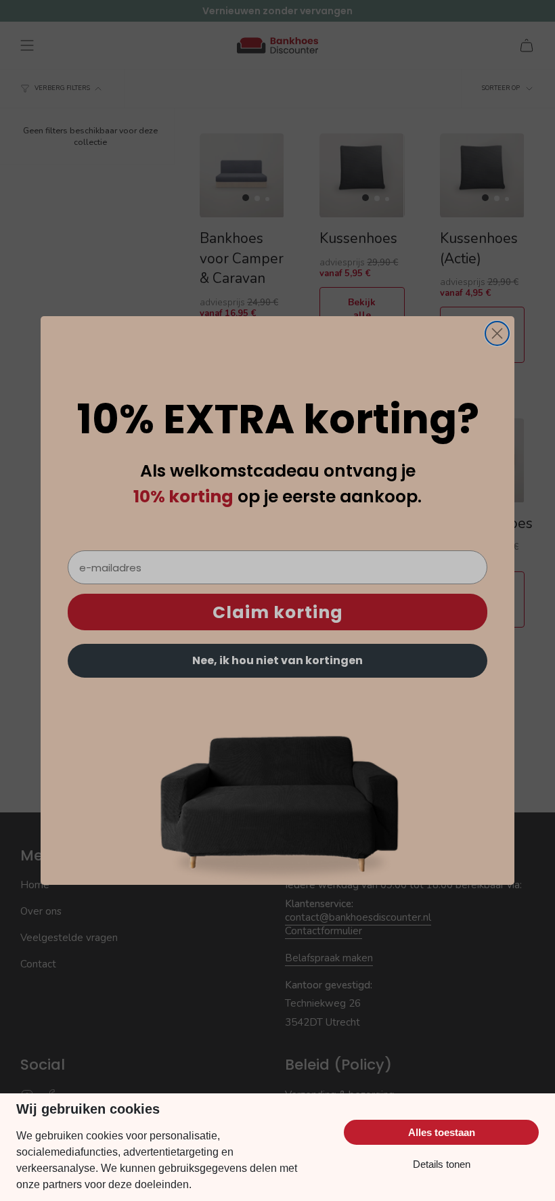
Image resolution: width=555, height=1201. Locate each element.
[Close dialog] (497, 333)
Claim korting (278, 612)
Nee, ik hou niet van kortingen (277, 660)
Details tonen (441, 1164)
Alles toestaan (441, 1132)
